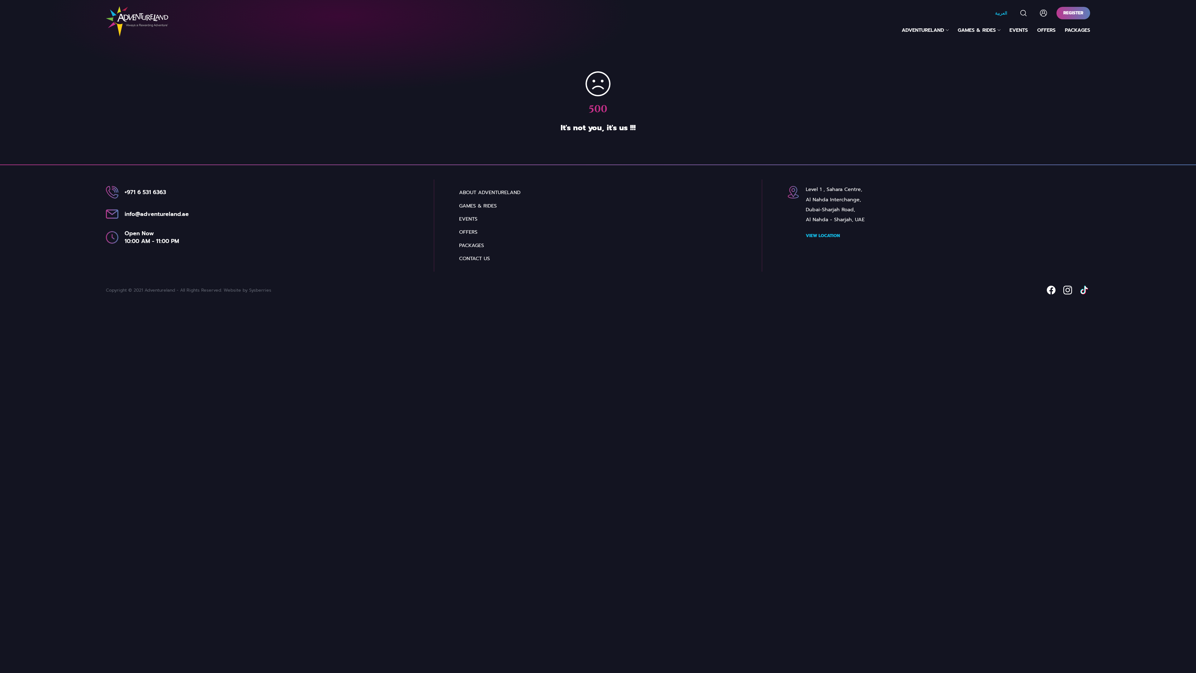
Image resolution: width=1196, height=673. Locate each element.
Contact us (474, 258)
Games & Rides (977, 30)
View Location (823, 235)
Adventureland (923, 30)
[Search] (1023, 13)
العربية (1001, 13)
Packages (1077, 30)
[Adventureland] (137, 21)
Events (1018, 30)
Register (1073, 13)
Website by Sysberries (247, 290)
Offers (1046, 30)
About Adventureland (489, 192)
